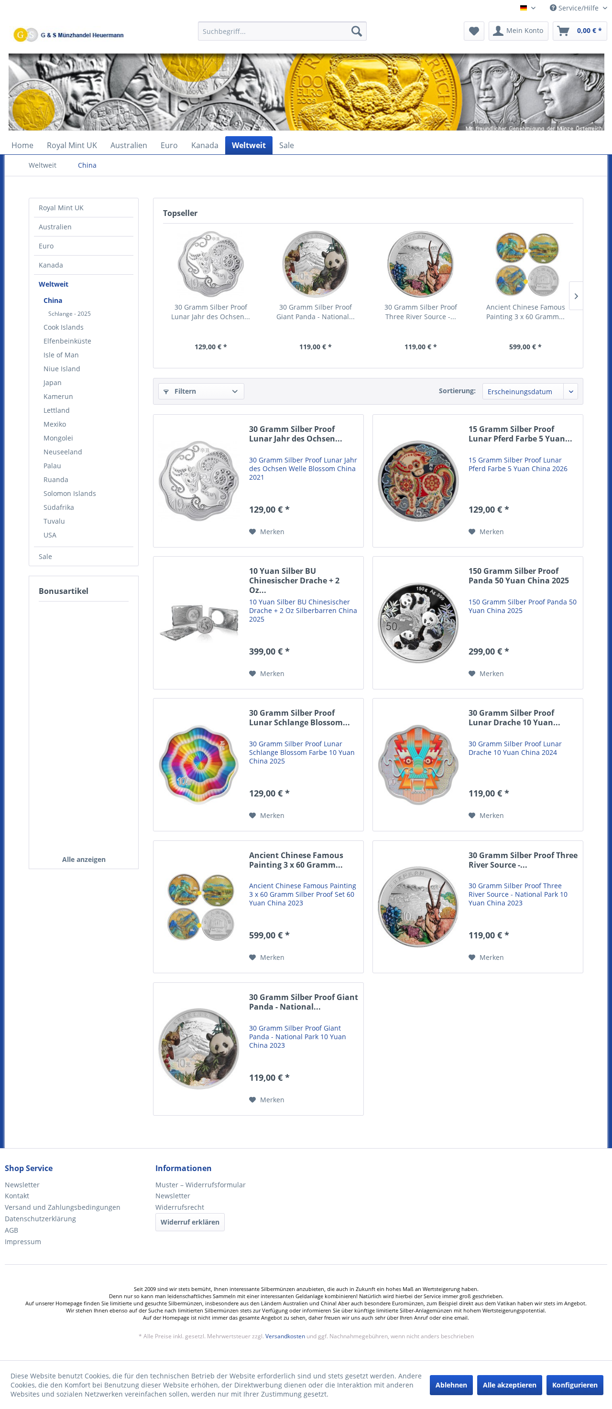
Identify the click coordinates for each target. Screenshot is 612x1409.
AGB (11, 1230)
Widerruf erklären (190, 1221)
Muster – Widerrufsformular (200, 1184)
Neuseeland (63, 451)
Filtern (184, 391)
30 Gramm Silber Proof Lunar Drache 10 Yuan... (514, 718)
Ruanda (56, 479)
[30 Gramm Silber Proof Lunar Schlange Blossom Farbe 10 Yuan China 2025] (199, 764)
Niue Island (62, 368)
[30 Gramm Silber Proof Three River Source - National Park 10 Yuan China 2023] (420, 264)
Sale (45, 556)
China (53, 300)
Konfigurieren (575, 1384)
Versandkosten (285, 1336)
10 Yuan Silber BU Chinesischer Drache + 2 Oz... (294, 580)
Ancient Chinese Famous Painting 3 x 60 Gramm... (525, 311)
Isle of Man (61, 354)
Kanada (51, 264)
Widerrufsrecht (179, 1207)
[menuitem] (282, 36)
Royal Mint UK (61, 207)
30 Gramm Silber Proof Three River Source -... (420, 311)
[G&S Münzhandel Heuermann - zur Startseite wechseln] (93, 55)
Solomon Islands (70, 493)
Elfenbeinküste (67, 340)
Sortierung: (457, 390)
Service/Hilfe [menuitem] (579, 7)
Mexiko (55, 424)
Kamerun (58, 396)
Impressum (23, 1241)
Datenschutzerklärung (40, 1218)
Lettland (57, 410)
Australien (55, 226)
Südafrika (59, 507)
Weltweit (53, 284)
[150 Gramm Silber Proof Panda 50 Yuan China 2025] (418, 622)
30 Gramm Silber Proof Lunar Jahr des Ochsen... (210, 311)
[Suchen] (357, 31)
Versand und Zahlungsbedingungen (62, 1207)
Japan (53, 382)
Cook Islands (64, 327)
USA (50, 534)
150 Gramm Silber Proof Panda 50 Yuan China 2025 (519, 576)
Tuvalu (54, 521)
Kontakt (17, 1195)
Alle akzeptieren (509, 1384)
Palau (52, 465)
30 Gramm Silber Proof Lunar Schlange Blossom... (299, 718)
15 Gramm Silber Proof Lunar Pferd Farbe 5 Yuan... (520, 434)
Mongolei (58, 437)
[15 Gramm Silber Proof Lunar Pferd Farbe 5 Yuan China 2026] (418, 481)
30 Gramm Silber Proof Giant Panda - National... (315, 311)
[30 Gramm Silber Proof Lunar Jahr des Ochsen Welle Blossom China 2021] (210, 264)
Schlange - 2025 (69, 314)
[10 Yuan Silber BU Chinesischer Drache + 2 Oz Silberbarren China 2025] (199, 622)
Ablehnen (451, 1384)
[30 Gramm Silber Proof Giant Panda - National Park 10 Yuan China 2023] (316, 264)
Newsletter (22, 1184)
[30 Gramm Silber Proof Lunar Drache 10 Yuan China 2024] (418, 764)
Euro (46, 245)
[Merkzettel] (474, 31)
